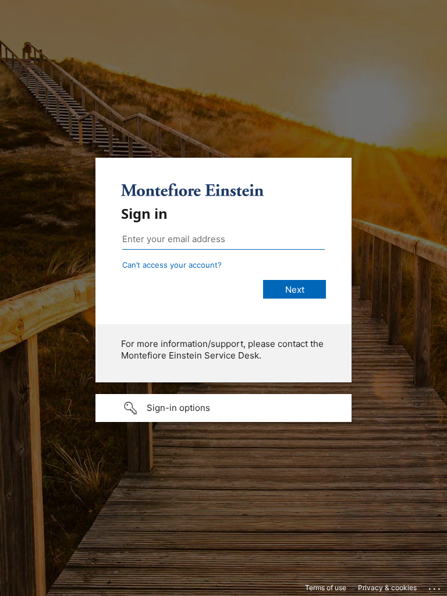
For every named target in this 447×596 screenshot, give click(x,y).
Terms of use (325, 587)
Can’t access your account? (172, 264)
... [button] (435, 586)
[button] (223, 408)
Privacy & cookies (387, 587)
